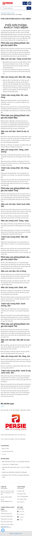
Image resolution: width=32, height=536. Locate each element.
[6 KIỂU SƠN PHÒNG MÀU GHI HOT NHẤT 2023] (16, 423)
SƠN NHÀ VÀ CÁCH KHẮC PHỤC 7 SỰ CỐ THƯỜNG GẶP (16, 468)
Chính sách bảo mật (6, 513)
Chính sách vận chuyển (7, 524)
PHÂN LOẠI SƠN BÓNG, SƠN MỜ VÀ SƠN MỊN (14, 472)
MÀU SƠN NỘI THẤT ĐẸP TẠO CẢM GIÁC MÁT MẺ (15, 461)
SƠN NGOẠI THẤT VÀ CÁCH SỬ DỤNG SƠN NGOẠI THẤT (15, 476)
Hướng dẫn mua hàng (6, 519)
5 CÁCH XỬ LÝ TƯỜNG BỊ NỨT (10, 464)
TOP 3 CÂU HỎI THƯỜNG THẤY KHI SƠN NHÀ (13, 439)
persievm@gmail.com (6, 501)
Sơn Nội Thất (20, 491)
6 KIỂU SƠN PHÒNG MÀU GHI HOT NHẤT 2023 (13, 435)
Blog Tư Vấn (5, 448)
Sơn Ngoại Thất (21, 494)
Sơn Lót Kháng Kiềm (22, 496)
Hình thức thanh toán (6, 521)
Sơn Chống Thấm (22, 499)
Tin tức (4, 454)
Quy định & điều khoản (7, 516)
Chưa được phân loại (7, 451)
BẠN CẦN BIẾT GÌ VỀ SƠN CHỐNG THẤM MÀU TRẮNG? (16, 410)
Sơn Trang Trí (20, 502)
